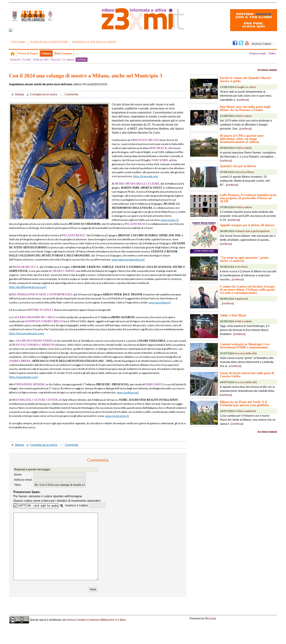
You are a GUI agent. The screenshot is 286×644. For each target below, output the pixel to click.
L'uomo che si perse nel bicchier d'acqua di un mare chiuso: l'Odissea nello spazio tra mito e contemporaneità (247, 289)
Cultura (46, 53)
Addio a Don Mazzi (233, 315)
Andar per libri (40, 59)
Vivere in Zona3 (28, 53)
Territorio (242, 266)
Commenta (71, 94)
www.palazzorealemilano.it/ (128, 259)
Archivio (81, 59)
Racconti (55, 59)
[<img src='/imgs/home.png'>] (12, 53)
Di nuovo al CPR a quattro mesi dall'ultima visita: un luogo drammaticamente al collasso (241, 139)
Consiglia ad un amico (43, 94)
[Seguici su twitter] (241, 42)
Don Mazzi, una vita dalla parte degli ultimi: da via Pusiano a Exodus (245, 108)
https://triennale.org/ (145, 176)
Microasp (210, 618)
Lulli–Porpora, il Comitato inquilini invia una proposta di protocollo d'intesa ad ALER (248, 198)
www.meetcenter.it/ (117, 416)
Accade (26, 59)
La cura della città (246, 353)
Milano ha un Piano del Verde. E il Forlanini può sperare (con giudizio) (244, 403)
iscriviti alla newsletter (49, 42)
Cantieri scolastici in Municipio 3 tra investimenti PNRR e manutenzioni (244, 345)
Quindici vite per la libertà (238, 166)
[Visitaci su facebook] (11, 30)
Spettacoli (15, 59)
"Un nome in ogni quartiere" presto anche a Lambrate (244, 259)
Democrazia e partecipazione (253, 231)
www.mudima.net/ (128, 392)
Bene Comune (63, 53)
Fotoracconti (257, 53)
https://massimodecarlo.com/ (26, 333)
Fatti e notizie (244, 115)
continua (243, 99)
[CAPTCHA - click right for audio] (35, 505)
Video (272, 53)
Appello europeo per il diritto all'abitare (247, 225)
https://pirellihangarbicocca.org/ (27, 287)
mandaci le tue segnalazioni (94, 42)
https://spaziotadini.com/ (23, 377)
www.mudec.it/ (170, 220)
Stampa (19, 94)
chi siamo (18, 42)
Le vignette (68, 59)
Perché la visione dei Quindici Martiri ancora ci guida (245, 79)
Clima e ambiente (246, 410)
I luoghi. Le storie (246, 86)
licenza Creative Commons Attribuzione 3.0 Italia (96, 619)
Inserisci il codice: (77, 505)
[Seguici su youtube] (247, 42)
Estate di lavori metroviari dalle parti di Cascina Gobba (247, 374)
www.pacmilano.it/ (160, 302)
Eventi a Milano (245, 172)
